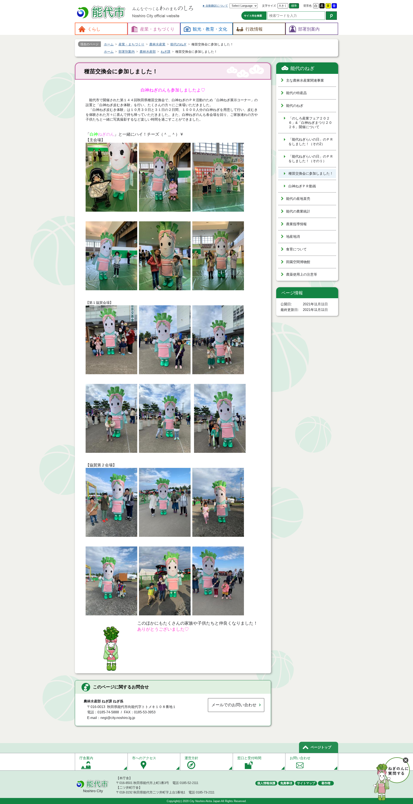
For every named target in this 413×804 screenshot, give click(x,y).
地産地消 (293, 236)
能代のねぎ (302, 68)
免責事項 (286, 783)
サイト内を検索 (253, 15)
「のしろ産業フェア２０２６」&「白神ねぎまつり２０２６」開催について (310, 122)
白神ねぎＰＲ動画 (302, 186)
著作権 (325, 783)
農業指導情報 (296, 224)
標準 (294, 5)
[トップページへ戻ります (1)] (102, 12)
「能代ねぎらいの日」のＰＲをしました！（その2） (310, 142)
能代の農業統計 (298, 211)
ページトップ (321, 747)
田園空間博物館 (298, 262)
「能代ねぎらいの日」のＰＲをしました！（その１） (310, 159)
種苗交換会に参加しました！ (310, 173)
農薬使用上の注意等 (301, 274)
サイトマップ (306, 783)
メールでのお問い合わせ (233, 705)
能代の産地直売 (298, 198)
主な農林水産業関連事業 (305, 80)
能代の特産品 (296, 93)
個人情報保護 (266, 783)
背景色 (307, 5)
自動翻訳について (217, 5)
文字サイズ (269, 5)
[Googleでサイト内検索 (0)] (331, 15)
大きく (283, 5)
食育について (296, 249)
